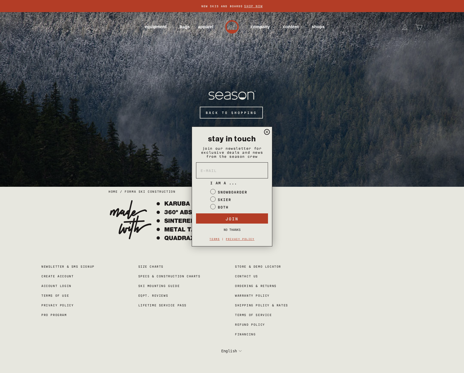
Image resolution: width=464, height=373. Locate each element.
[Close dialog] (267, 132)
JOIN (232, 218)
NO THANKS (232, 229)
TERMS (214, 239)
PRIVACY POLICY (240, 239)
